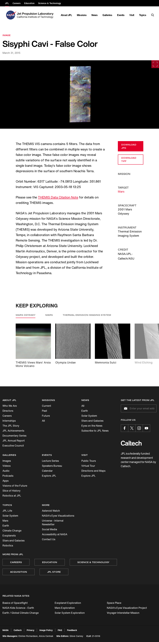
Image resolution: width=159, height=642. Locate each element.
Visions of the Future (14, 486)
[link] (79, 94)
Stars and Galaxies (92, 421)
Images (6, 461)
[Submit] (125, 408)
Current (46, 406)
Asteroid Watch (51, 511)
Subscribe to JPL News (95, 431)
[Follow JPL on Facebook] (124, 428)
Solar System (89, 416)
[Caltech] (131, 443)
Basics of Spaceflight (15, 603)
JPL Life (7, 511)
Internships (9, 421)
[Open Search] (153, 15)
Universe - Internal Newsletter (52, 522)
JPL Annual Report (13, 440)
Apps (5, 481)
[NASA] (10, 15)
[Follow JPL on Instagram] (139, 428)
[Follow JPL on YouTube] (146, 428)
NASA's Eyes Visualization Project (127, 608)
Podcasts (7, 476)
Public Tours (88, 461)
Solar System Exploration (70, 613)
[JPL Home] (36, 15)
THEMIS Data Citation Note (58, 197)
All (43, 421)
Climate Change (11, 530)
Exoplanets (9, 535)
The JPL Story (10, 426)
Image (6, 35)
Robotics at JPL (11, 495)
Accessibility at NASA (54, 534)
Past (44, 411)
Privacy (30, 630)
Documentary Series (14, 435)
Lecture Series (50, 461)
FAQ (60, 630)
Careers (7, 416)
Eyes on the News (91, 426)
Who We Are (9, 406)
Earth (84, 411)
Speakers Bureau (52, 466)
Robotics (7, 545)
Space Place (114, 603)
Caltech (18, 630)
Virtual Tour (88, 466)
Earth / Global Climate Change (20, 613)
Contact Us (48, 539)
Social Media (49, 529)
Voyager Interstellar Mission (123, 613)
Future (46, 416)
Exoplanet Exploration (68, 603)
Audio (5, 471)
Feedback (72, 630)
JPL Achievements (13, 431)
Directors (7, 411)
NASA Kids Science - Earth (18, 608)
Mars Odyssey (25, 315)
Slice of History (11, 490)
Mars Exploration (65, 608)
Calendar (47, 471)
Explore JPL (49, 476)
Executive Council (13, 445)
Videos (6, 466)
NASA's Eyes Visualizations (58, 516)
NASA (5, 630)
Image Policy (46, 630)
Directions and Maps (93, 471)
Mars (121, 191)
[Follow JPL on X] (132, 428)
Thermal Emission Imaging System (87, 315)
